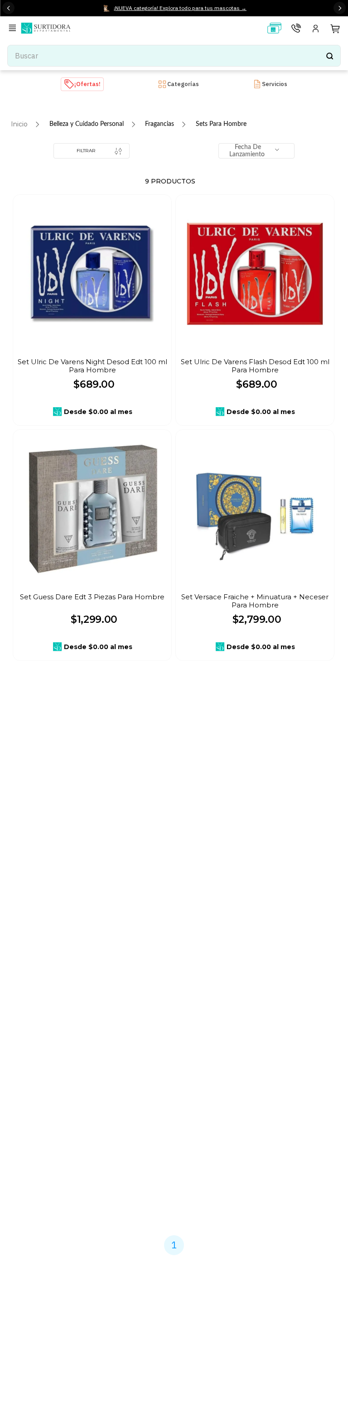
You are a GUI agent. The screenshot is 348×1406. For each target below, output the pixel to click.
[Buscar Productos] (329, 55)
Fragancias (159, 124)
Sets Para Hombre (221, 124)
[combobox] (174, 56)
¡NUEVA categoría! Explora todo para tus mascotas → (180, 8)
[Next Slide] (340, 8)
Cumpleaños (116, 1050)
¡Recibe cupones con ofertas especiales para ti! (170, 1018)
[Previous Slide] (8, 8)
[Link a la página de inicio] (19, 124)
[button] (14, 28)
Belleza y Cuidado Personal (86, 124)
